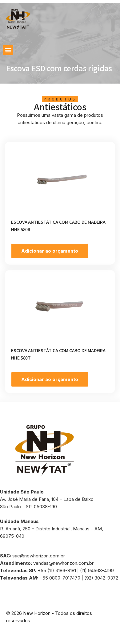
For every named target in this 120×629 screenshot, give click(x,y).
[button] (8, 50)
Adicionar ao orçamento (49, 251)
